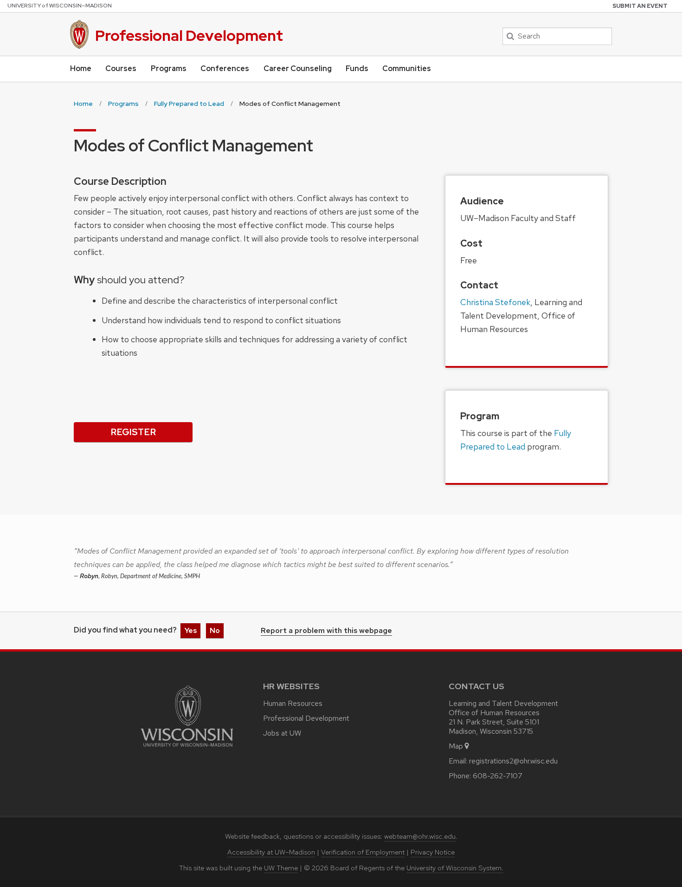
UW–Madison (59, 5)
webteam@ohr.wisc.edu (420, 836)
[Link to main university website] (187, 748)
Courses (120, 68)
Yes (190, 630)
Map (456, 746)
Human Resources (292, 703)
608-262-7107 (497, 776)
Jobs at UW (282, 733)
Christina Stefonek (495, 302)
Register (133, 432)
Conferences (224, 68)
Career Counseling (298, 68)
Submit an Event (640, 6)
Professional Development (189, 36)
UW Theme (281, 868)
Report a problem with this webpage (326, 631)
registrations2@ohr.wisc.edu (513, 761)
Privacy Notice (433, 852)
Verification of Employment (363, 852)
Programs (169, 68)
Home (80, 68)
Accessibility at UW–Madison (271, 852)
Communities (406, 68)
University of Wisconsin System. (454, 868)
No (215, 630)
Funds (357, 68)
